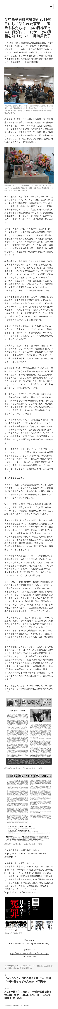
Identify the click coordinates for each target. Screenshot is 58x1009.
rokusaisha (27, 966)
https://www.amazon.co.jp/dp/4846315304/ (29, 943)
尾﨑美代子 (17, 968)
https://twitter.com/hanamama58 (19, 892)
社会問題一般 (27, 968)
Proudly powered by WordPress (16, 1005)
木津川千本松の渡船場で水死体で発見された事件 (30, 58)
